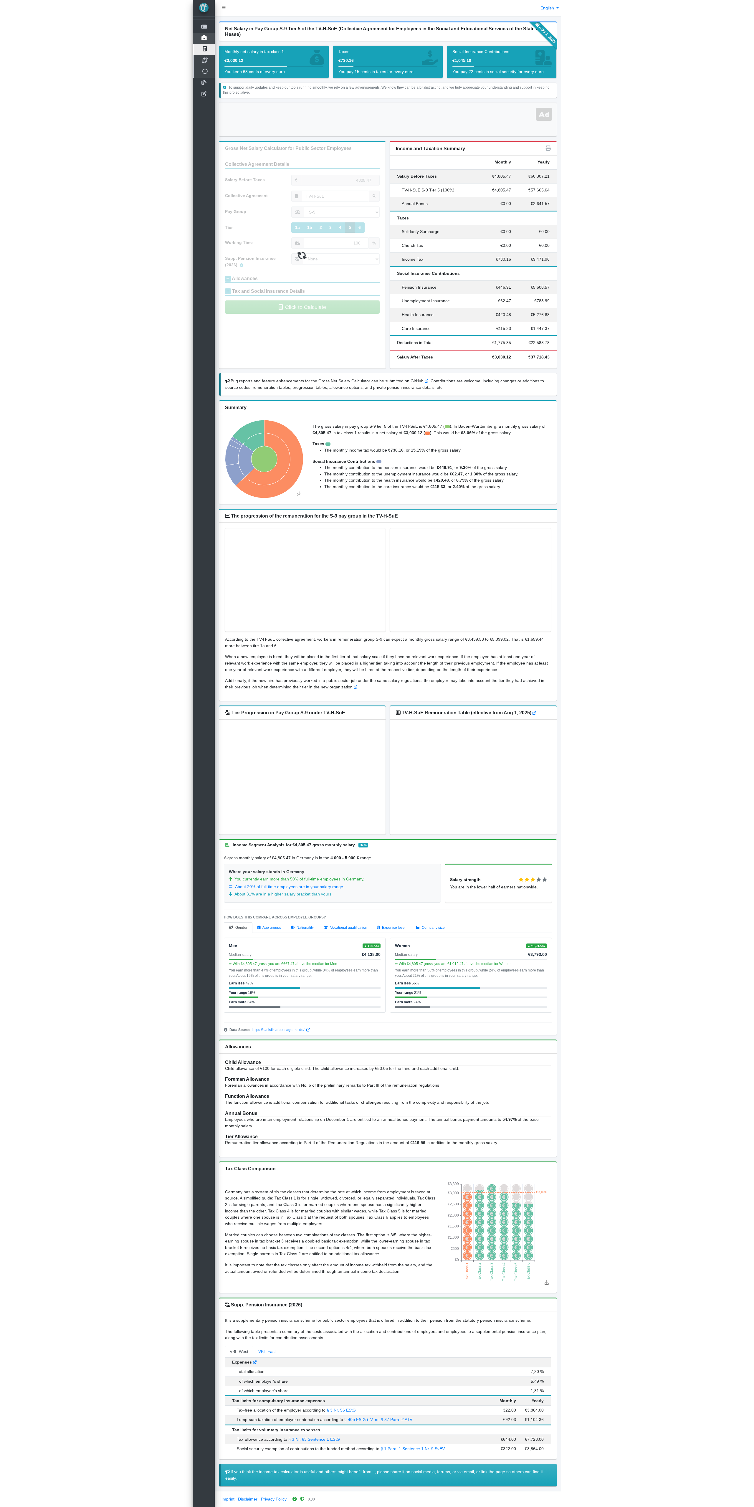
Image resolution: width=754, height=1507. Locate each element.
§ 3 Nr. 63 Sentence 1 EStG (314, 1439)
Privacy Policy (274, 1499)
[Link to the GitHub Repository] (426, 381)
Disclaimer (247, 1499)
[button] (223, 8)
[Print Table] (548, 148)
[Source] (355, 687)
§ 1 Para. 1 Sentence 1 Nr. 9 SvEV (413, 1448)
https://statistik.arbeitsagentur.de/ (278, 1030)
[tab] (238, 927)
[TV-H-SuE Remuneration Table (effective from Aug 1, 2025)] (534, 712)
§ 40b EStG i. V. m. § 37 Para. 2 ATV (378, 1419)
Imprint (227, 1499)
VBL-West (239, 1351)
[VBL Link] (255, 1362)
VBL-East (267, 1351)
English (547, 8)
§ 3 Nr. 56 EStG (341, 1410)
